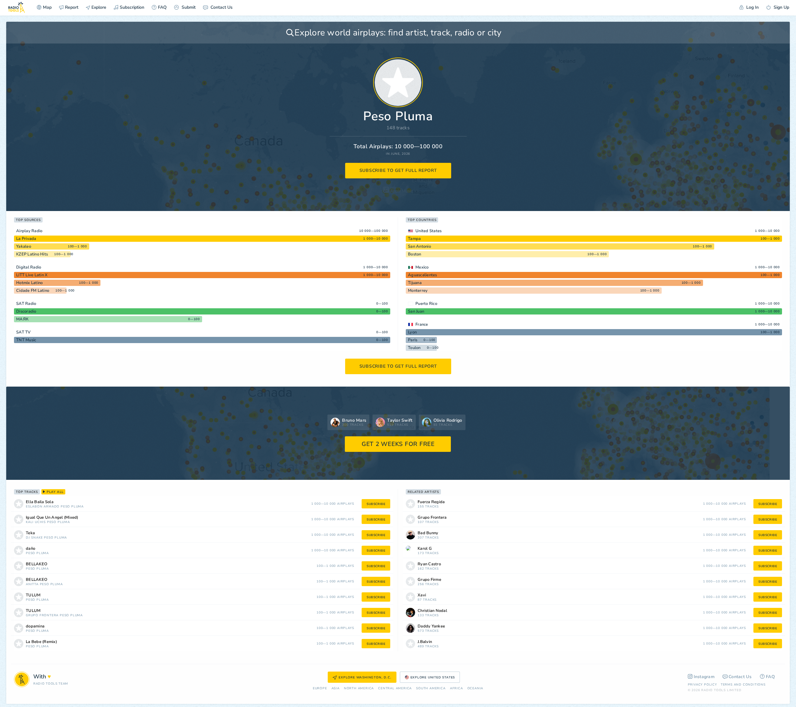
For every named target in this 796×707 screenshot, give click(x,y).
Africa (456, 688)
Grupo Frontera (42, 615)
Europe (320, 688)
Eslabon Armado (42, 506)
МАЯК (22, 319)
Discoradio (26, 311)
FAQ (162, 7)
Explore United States (432, 677)
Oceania (475, 688)
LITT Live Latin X (32, 275)
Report (71, 7)
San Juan (416, 311)
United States (428, 231)
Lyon (412, 332)
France (421, 324)
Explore (98, 7)
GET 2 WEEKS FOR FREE (398, 444)
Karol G (425, 548)
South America (430, 688)
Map (47, 7)
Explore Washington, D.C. (365, 677)
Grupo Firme (429, 579)
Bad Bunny (428, 533)
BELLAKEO (36, 564)
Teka (30, 533)
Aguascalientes (422, 275)
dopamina (35, 626)
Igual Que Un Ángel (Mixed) (52, 517)
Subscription (132, 7)
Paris (412, 340)
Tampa (414, 238)
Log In (752, 7)
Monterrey (418, 290)
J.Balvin (425, 642)
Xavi (422, 595)
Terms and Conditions (743, 684)
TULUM (33, 595)
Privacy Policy (702, 684)
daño (30, 548)
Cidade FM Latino (32, 290)
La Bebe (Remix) (41, 642)
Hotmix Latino (29, 283)
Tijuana (415, 283)
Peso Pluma (72, 506)
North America (359, 688)
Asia (335, 688)
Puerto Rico (426, 303)
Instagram (704, 677)
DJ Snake (34, 537)
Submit (188, 7)
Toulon (414, 348)
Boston (414, 254)
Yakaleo (23, 246)
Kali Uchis (36, 522)
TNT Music (26, 340)
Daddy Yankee (431, 626)
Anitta (32, 584)
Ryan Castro (429, 564)
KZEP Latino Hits (32, 254)
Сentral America (395, 688)
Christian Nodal (432, 611)
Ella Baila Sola (39, 502)
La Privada (26, 238)
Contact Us (221, 7)
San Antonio (419, 246)
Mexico (422, 267)
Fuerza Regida (431, 502)
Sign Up (780, 7)
